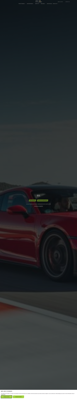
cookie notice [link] (3, 394)
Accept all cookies (18, 396)
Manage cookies (6, 396)
